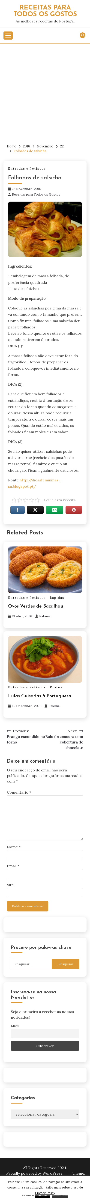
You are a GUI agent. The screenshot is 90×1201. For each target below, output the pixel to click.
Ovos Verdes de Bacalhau (35, 606)
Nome (14, 847)
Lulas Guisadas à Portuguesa (39, 696)
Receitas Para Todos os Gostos (45, 11)
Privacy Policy (45, 1193)
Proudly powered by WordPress (34, 1173)
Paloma (44, 616)
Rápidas (57, 598)
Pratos (56, 687)
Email (13, 866)
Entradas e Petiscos (27, 169)
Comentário (19, 792)
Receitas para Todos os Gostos (36, 194)
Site (10, 885)
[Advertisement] (45, 91)
